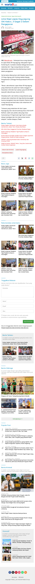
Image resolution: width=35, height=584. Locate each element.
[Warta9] (10, 4)
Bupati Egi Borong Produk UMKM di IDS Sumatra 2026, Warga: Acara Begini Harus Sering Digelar (16, 501)
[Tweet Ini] (22, 158)
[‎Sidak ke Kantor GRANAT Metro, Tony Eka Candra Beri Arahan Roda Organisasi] (26, 205)
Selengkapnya (17, 419)
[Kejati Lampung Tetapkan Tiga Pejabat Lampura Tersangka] (8, 187)
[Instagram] (19, 572)
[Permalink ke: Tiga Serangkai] (2, 27)
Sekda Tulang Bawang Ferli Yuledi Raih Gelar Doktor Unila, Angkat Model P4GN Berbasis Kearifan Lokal (21, 557)
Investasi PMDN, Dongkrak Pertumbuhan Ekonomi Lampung (15, 508)
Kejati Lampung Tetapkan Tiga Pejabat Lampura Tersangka (15, 132)
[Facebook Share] (19, 158)
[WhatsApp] (22, 572)
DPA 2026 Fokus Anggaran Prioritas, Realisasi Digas (15, 129)
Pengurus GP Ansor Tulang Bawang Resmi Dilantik (15, 396)
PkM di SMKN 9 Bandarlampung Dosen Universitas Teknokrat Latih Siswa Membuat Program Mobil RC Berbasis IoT (19, 460)
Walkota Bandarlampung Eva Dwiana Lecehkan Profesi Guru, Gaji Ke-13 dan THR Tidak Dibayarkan (18, 430)
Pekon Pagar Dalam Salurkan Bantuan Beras (14, 513)
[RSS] (25, 572)
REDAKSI (21, 577)
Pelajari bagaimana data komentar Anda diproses (14, 328)
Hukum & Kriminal (6, 16)
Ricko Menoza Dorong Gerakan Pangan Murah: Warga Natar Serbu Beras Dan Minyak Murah (16, 518)
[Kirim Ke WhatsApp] (32, 158)
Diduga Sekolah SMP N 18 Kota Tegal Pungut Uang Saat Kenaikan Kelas (19, 454)
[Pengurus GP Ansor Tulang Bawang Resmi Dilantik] (17, 385)
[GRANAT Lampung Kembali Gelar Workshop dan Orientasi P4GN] (8, 205)
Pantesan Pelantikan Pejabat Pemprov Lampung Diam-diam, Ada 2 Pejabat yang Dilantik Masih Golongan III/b (19, 436)
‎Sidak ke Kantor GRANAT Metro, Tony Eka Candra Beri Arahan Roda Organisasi (16, 144)
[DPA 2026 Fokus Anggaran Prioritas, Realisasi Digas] (26, 171)
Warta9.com (8, 60)
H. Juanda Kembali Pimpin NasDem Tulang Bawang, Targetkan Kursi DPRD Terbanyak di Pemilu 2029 (8, 411)
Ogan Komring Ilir (16, 16)
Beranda (14, 577)
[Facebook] (9, 572)
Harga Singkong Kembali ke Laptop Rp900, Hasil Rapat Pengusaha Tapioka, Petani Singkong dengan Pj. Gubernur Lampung (19, 442)
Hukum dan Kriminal (8, 149)
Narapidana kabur (7, 152)
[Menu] (2, 4)
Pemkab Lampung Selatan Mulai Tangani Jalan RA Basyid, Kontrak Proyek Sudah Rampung (15, 495)
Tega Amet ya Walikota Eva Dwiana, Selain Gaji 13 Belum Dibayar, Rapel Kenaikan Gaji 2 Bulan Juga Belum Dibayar (19, 448)
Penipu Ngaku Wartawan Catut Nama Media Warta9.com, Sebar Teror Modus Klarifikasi (13, 126)
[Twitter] (13, 572)
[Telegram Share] (29, 158)
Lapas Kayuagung (21, 149)
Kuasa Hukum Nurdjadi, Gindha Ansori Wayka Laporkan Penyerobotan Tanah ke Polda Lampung (17, 136)
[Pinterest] (16, 572)
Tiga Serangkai (8, 27)
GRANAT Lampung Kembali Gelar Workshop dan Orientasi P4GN (15, 140)
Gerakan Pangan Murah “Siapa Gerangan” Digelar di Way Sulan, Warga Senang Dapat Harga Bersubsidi (16, 524)
